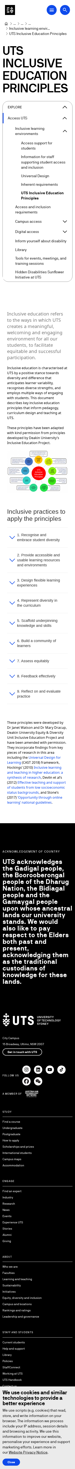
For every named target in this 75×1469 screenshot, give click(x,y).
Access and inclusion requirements (33, 209)
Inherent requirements (39, 184)
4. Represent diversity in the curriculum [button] (37, 603)
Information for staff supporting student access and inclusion (43, 162)
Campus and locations (17, 1304)
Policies (7, 1361)
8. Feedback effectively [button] (36, 676)
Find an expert (11, 1191)
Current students (13, 1342)
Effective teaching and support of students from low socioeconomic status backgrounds (36, 787)
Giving (6, 1241)
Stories (7, 1228)
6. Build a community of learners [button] (36, 643)
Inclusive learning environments (29, 131)
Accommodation (13, 1165)
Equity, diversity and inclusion (22, 1297)
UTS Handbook (12, 1379)
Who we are (10, 1266)
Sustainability (11, 1285)
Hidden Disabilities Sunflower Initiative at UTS (39, 274)
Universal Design (35, 176)
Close (11, 1462)
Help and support (13, 1348)
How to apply (10, 1140)
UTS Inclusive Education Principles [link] (38, 33)
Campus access (28, 221)
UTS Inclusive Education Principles (42, 195)
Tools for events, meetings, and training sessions (40, 261)
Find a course (11, 1121)
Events (6, 1216)
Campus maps (11, 1159)
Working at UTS (12, 1373)
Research (8, 1203)
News (6, 1209)
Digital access (27, 231)
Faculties (8, 1272)
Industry (7, 1197)
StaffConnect (11, 1367)
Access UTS (17, 118)
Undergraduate (12, 1127)
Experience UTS (12, 1222)
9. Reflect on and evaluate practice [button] (39, 693)
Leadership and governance (20, 1316)
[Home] (6, 24)
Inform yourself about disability (40, 241)
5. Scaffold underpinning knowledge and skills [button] (37, 623)
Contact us (9, 1386)
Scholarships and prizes (18, 1146)
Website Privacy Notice (28, 1452)
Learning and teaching (17, 1279)
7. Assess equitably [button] (33, 661)
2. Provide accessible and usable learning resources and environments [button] (38, 560)
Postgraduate (11, 1134)
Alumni (7, 1234)
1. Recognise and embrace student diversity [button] (38, 537)
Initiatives (9, 1291)
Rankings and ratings (16, 1310)
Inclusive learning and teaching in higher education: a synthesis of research (35, 772)
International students (17, 1152)
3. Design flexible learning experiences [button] (38, 582)
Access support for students (36, 145)
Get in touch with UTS (22, 1052)
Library (21, 250)
